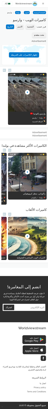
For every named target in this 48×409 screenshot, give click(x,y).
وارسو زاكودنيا (38, 114)
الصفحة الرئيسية (39, 12)
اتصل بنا (43, 383)
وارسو (34, 118)
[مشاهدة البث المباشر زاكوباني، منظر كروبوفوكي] (27, 191)
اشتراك (9, 307)
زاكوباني (34, 198)
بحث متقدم (39, 35)
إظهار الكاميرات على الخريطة (24, 55)
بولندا (18, 12)
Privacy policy (40, 387)
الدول (27, 12)
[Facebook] (43, 358)
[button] (4, 70)
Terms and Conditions (36, 392)
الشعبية (30, 26)
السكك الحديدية (37, 122)
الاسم (19, 26)
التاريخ (10, 26)
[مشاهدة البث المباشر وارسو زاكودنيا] (27, 111)
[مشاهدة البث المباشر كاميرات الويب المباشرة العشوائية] (27, 255)
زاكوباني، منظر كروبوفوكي (34, 193)
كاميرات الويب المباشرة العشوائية (31, 257)
